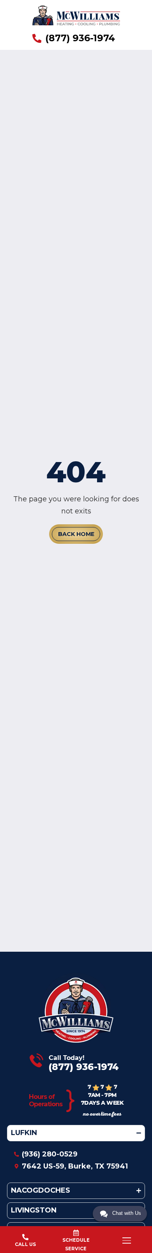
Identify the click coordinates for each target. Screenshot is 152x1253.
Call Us (25, 1244)
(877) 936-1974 (84, 1066)
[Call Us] (25, 1237)
